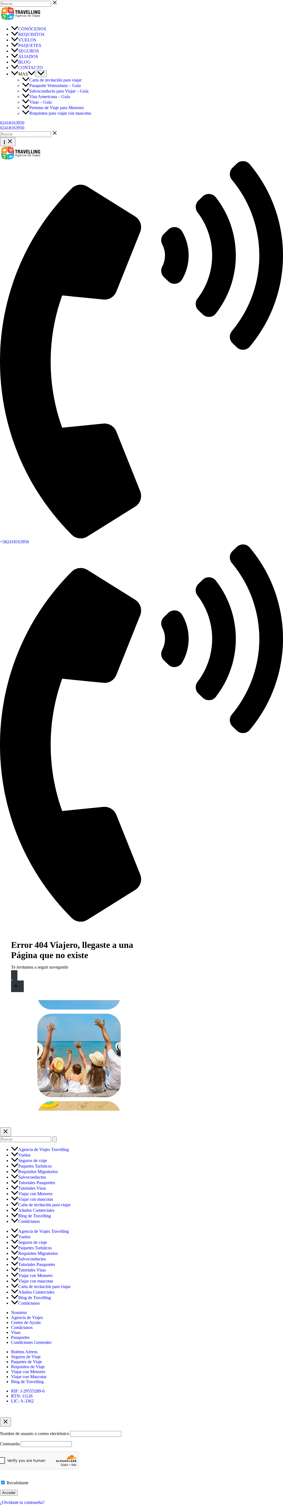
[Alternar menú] (41, 73)
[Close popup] (5, 1422)
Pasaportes (20, 1337)
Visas (15, 1332)
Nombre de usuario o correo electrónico (34, 1433)
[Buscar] (54, 1139)
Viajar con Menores (28, 1371)
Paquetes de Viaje (26, 1361)
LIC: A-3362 (22, 1401)
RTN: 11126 (22, 1396)
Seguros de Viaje (26, 1356)
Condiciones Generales (31, 1342)
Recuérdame (17, 1482)
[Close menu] (5, 1131)
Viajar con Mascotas (28, 1376)
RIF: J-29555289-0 (27, 1391)
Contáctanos (22, 1327)
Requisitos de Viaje (28, 1366)
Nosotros (19, 1312)
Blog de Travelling (27, 1381)
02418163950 (12, 127)
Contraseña (10, 1443)
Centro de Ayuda (26, 1322)
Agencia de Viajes (27, 1317)
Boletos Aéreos (24, 1351)
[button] (31, 74)
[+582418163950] (141, 920)
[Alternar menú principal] (7, 141)
